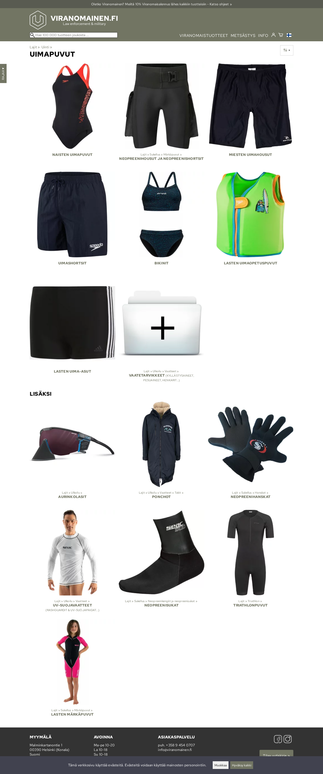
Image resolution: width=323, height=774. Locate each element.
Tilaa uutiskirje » (276, 755)
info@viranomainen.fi (175, 749)
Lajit (35, 47)
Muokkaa (220, 765)
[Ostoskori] (280, 35)
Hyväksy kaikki (241, 765)
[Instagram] (288, 739)
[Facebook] (278, 739)
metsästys (243, 35)
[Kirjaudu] (273, 35)
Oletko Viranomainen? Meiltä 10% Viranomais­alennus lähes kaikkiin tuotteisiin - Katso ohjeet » (161, 4)
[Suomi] (290, 35)
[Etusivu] (74, 28)
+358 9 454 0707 (180, 745)
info (263, 35)
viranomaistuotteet (204, 35)
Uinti (47, 47)
